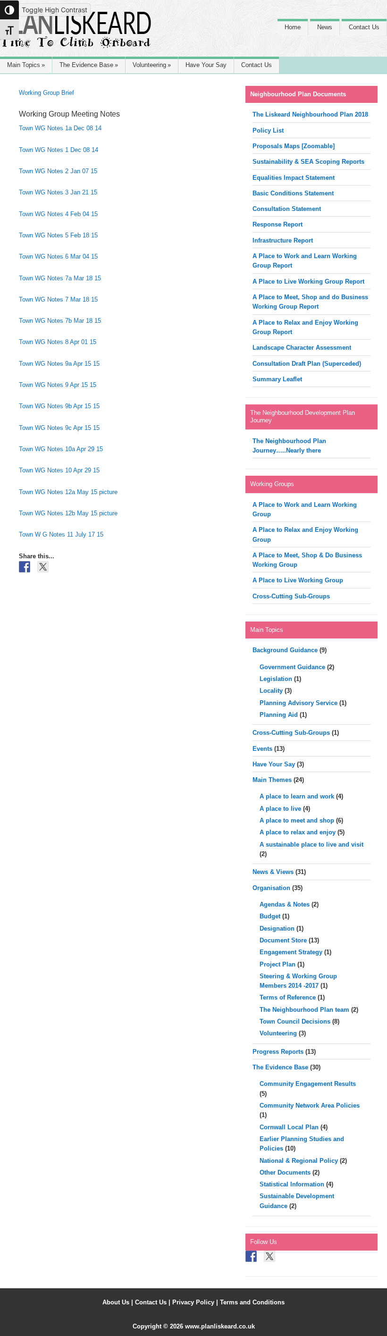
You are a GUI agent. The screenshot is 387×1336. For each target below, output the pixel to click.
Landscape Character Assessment (301, 347)
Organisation (271, 887)
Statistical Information (292, 1184)
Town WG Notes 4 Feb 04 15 (58, 214)
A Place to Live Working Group (297, 580)
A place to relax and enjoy (298, 832)
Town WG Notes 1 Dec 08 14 (58, 149)
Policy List (268, 130)
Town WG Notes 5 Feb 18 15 (58, 235)
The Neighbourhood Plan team (304, 1009)
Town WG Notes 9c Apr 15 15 (59, 427)
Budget (270, 916)
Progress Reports (277, 1051)
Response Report (277, 224)
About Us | (118, 1302)
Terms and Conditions (252, 1302)
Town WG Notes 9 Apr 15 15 (57, 384)
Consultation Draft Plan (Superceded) (306, 363)
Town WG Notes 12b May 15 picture (68, 513)
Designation (277, 928)
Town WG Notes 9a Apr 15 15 (59, 363)
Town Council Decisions (295, 1021)
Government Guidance (292, 667)
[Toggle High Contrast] (9, 10)
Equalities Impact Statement (293, 177)
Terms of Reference (288, 997)
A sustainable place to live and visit (311, 844)
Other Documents (285, 1172)
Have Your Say (273, 764)
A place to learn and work (297, 796)
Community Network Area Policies (310, 1105)
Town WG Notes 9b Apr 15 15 (59, 406)
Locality (271, 690)
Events (262, 748)
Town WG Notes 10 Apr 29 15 (59, 470)
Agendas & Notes (285, 904)
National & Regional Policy (299, 1160)
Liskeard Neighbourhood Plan (75, 34)
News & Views (273, 871)
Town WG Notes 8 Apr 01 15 (57, 341)
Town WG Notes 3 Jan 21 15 (58, 192)
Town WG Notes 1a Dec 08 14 (60, 128)
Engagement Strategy (291, 952)
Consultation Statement (286, 208)
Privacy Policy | (196, 1302)
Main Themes (272, 779)
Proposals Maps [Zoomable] (293, 146)
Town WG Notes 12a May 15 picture (68, 492)
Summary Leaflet (277, 379)
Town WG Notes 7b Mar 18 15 (60, 320)
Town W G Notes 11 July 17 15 (61, 534)
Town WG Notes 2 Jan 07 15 (58, 171)
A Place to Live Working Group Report (308, 281)
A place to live (280, 808)
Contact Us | (153, 1302)
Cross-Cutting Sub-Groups (291, 596)
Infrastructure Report (282, 240)
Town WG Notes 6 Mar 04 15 (58, 256)
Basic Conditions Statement (293, 193)
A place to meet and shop (297, 820)
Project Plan (277, 964)
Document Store (283, 940)
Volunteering (278, 1033)
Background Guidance (285, 650)
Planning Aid (279, 714)
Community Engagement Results (308, 1083)
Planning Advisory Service (298, 702)
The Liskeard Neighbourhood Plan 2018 (310, 114)
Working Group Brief (46, 92)
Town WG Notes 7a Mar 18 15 (60, 278)
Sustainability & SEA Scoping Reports (308, 161)
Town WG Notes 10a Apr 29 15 (61, 449)
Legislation (276, 678)
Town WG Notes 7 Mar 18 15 (58, 299)
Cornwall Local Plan (289, 1127)
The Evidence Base (280, 1067)
